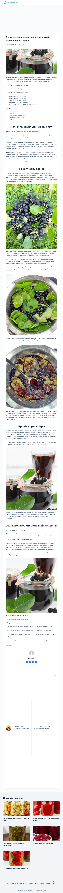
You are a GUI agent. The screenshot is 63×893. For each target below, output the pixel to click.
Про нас (30, 881)
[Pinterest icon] (36, 662)
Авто (43, 881)
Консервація (20, 44)
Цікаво (8, 883)
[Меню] (59, 2)
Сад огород (55, 881)
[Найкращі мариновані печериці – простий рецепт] (16, 808)
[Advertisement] (31, 16)
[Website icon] (30, 662)
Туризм (42, 883)
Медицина (15, 883)
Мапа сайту (37, 881)
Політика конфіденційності (12, 881)
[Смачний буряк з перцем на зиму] (46, 833)
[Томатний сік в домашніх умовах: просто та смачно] (46, 808)
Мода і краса (23, 883)
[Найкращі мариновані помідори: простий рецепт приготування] (16, 858)
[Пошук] (56, 2)
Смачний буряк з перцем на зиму (43, 843)
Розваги (30, 883)
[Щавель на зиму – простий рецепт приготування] (16, 833)
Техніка (36, 883)
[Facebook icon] (27, 662)
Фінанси (48, 883)
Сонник (54, 883)
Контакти (23, 881)
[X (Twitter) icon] (33, 662)
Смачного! (9, 645)
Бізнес (48, 881)
